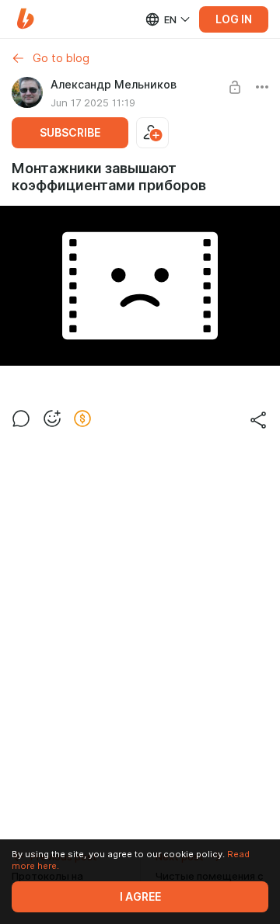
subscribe (70, 133)
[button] (25, 19)
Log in (233, 19)
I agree (140, 897)
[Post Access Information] (235, 87)
